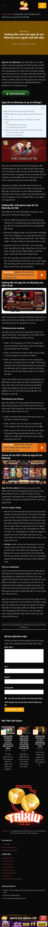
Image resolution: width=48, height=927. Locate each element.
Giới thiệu (6, 844)
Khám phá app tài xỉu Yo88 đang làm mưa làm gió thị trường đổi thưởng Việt (24, 742)
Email (7, 677)
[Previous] (2, 749)
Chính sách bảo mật (10, 847)
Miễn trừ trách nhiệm (10, 850)
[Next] (45, 749)
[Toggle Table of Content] (41, 108)
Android (16, 879)
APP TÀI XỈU (24, 31)
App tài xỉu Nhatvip (11, 62)
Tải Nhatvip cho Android (17, 125)
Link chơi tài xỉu (8, 867)
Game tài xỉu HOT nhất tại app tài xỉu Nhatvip (24, 130)
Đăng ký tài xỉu (8, 858)
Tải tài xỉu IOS (7, 879)
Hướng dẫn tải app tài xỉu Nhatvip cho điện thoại (22, 120)
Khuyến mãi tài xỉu (9, 873)
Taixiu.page (7, 14)
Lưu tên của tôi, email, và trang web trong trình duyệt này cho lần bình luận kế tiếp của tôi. (23, 701)
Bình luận (9, 647)
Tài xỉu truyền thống (16, 132)
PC (21, 879)
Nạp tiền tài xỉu (8, 861)
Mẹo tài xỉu (7, 876)
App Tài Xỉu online (10, 488)
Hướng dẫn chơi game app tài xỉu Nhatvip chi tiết (23, 115)
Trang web (8, 688)
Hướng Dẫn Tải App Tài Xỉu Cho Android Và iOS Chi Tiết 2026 (40, 741)
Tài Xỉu (7, 544)
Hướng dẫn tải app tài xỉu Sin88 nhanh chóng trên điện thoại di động (8, 742)
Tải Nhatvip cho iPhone (17, 127)
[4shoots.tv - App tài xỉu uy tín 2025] (24, 5)
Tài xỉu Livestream (15, 135)
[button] (3, 5)
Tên (6, 667)
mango (33, 44)
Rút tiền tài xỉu (8, 864)
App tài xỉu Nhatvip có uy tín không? (19, 111)
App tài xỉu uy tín (9, 870)
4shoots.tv (5, 831)
